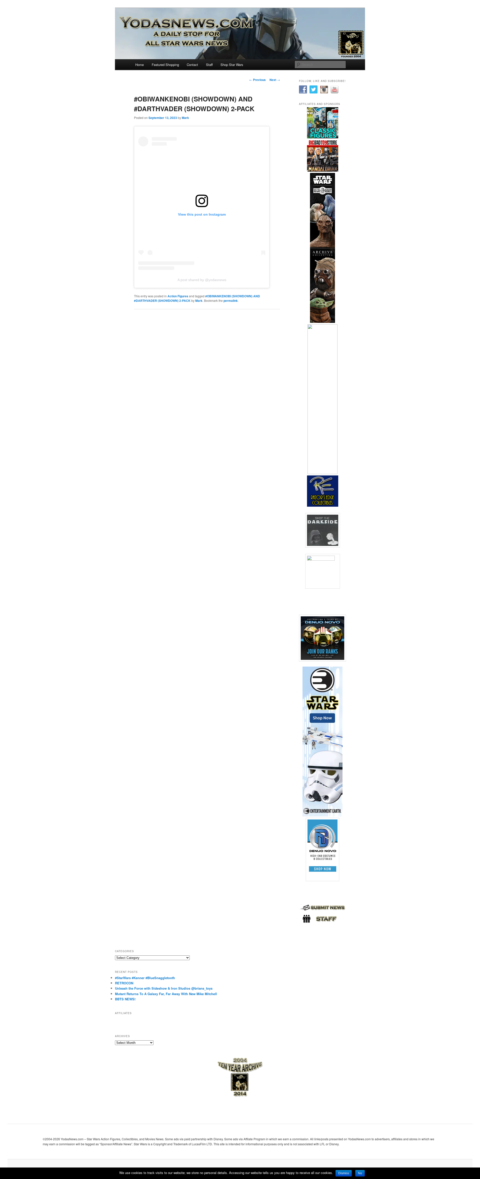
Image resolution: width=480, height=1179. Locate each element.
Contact (192, 64)
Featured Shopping (165, 64)
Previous (257, 79)
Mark (185, 117)
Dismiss (343, 1173)
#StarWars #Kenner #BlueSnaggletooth (145, 977)
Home (139, 64)
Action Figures (178, 296)
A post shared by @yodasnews (202, 280)
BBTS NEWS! (125, 999)
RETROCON (124, 983)
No (360, 1173)
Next (275, 79)
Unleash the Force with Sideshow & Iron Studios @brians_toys (163, 988)
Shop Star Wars (231, 64)
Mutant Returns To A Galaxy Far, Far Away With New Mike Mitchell (166, 993)
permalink (231, 300)
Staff (209, 64)
